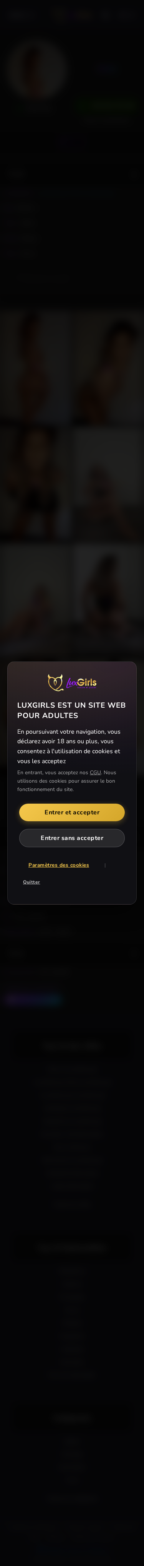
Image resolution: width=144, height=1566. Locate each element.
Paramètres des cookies (58, 865)
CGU (95, 772)
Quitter (31, 882)
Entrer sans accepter (72, 838)
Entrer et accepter (72, 812)
